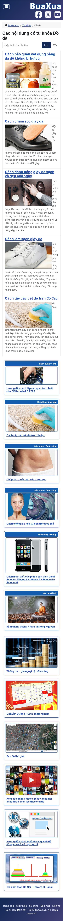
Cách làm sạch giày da (23, 239)
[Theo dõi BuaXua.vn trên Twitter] (48, 15)
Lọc (46, 45)
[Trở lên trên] (58, 915)
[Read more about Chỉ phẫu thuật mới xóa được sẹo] (31, 462)
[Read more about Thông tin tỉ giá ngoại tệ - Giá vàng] (31, 653)
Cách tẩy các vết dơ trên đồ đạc (31, 298)
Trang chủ (8, 905)
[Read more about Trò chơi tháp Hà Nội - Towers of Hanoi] (31, 868)
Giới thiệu (21, 905)
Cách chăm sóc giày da (24, 121)
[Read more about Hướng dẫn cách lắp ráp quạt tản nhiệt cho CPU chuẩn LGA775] (31, 375)
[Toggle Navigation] (6, 6)
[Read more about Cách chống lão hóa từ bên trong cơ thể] (31, 506)
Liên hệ (56, 905)
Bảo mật (45, 905)
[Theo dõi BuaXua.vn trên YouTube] (57, 15)
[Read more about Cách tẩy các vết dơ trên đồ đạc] (31, 418)
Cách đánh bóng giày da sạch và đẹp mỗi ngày (29, 174)
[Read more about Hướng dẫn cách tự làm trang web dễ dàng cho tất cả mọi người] (31, 824)
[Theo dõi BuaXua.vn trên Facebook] (38, 15)
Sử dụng (33, 905)
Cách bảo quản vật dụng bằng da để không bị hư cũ (30, 56)
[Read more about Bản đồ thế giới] (31, 737)
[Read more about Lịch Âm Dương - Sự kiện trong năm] (31, 695)
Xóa (55, 45)
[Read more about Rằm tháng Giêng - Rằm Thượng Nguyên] (31, 609)
